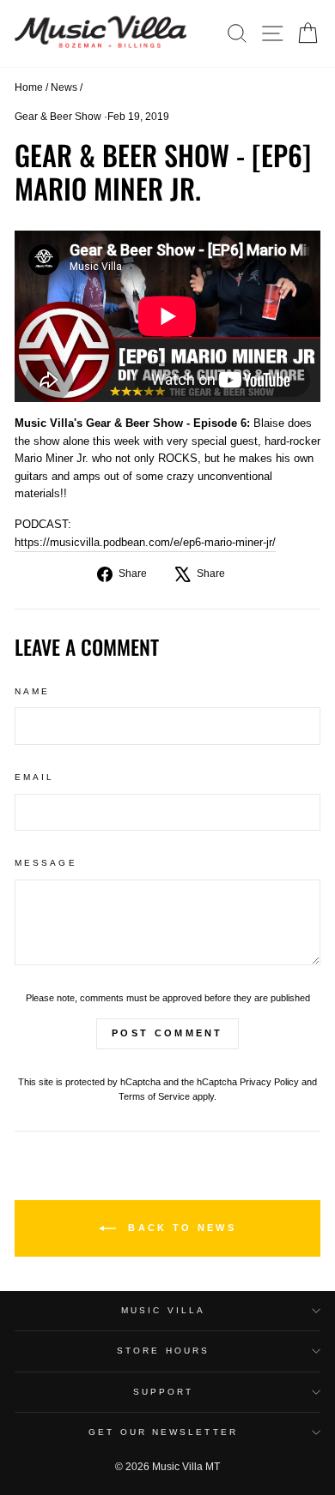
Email (34, 777)
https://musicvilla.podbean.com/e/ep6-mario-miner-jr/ (145, 542)
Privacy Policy (269, 1082)
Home (29, 87)
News (64, 87)
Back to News (179, 1227)
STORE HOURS (163, 1350)
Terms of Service (154, 1096)
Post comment (167, 1033)
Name (32, 691)
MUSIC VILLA (163, 1310)
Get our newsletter (163, 1432)
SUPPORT (163, 1391)
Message (46, 863)
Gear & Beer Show (58, 117)
